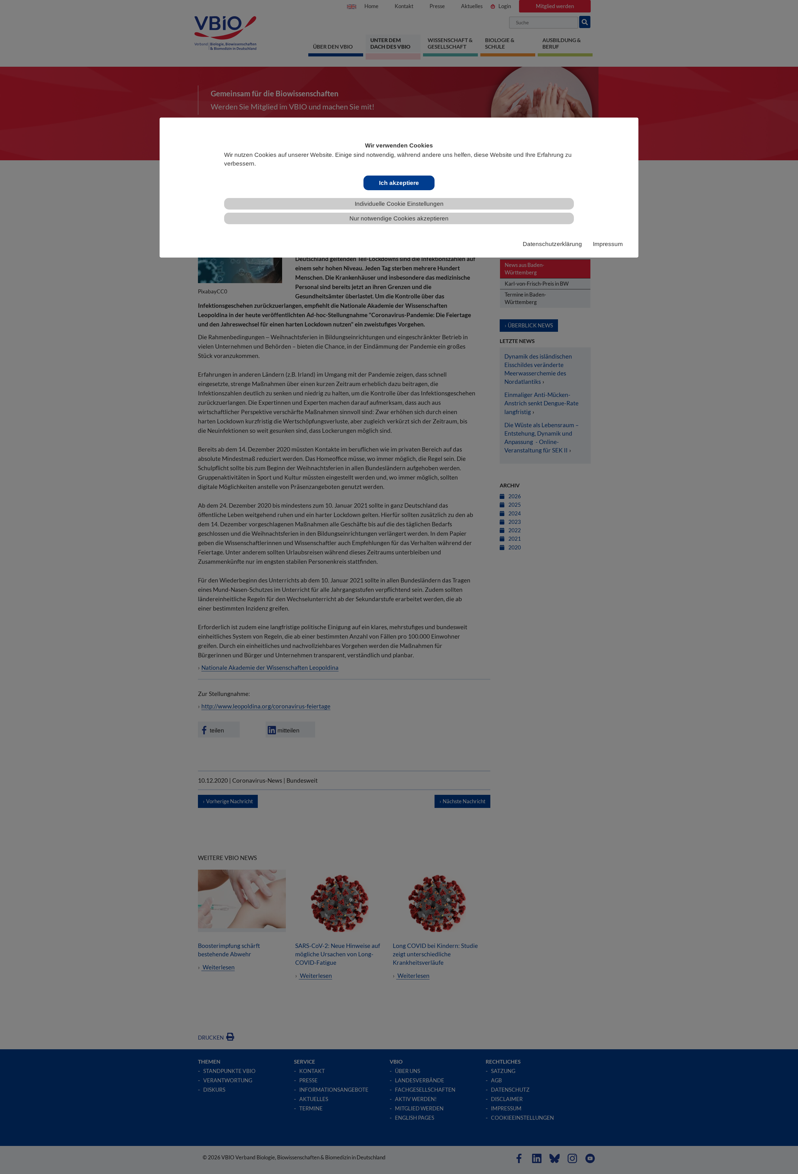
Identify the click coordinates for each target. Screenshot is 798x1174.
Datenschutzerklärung (552, 244)
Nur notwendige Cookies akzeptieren (399, 218)
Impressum (608, 244)
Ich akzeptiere (399, 183)
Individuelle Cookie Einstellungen (399, 203)
